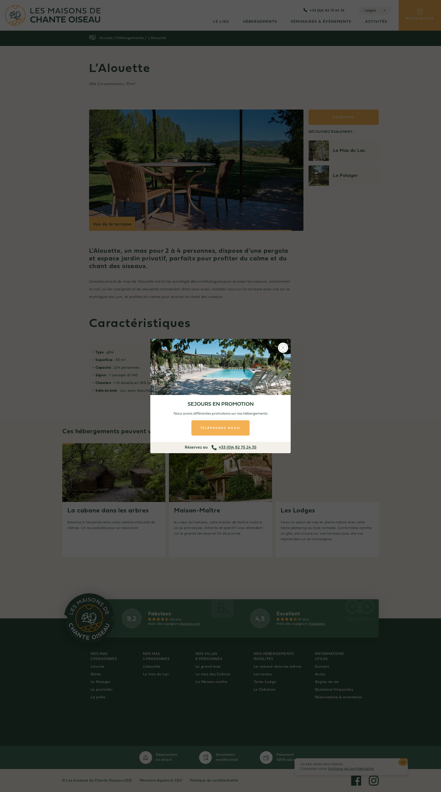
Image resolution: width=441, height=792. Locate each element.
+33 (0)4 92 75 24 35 (237, 448)
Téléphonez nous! (220, 428)
